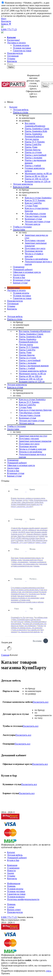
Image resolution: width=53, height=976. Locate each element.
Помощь (11, 886)
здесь (48, 971)
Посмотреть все (40, 702)
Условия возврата (16, 896)
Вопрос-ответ (14, 909)
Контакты (6, 21)
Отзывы (11, 58)
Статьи (10, 907)
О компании (13, 868)
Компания (12, 865)
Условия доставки (22, 295)
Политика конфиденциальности (23, 899)
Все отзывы (37, 640)
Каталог (13, 107)
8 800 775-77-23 (9, 29)
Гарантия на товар (16, 894)
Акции (10, 873)
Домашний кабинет (17, 857)
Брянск (6, 24)
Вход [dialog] (3, 18)
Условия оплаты (21, 293)
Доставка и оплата (16, 42)
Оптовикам (13, 56)
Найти (11, 67)
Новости (11, 870)
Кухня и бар (13, 860)
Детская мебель (15, 855)
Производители (15, 53)
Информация (13, 883)
